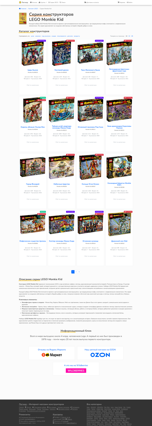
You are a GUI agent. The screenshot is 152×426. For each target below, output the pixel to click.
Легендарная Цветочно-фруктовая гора (119, 70)
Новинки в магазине (63, 407)
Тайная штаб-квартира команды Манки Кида (61, 127)
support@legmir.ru (71, 423)
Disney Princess (91, 413)
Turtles (99, 420)
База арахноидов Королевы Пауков (119, 127)
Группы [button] (43, 2)
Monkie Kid (99, 413)
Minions (112, 414)
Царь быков (33, 70)
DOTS (110, 418)
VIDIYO (96, 418)
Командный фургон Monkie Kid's (119, 184)
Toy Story (116, 416)
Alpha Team (115, 424)
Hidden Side (99, 409)
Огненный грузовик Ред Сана (90, 127)
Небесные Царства (62, 184)
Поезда (39, 409)
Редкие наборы (23, 409)
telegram (69, 419)
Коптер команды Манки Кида (61, 241)
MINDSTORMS (119, 413)
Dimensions (108, 424)
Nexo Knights (97, 416)
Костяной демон (62, 70)
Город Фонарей (32, 184)
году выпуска (46, 36)
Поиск (63, 2)
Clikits (108, 420)
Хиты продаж (52, 407)
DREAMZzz (100, 407)
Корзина (122, 2)
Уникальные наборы (119, 418)
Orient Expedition (91, 420)
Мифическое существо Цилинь (33, 241)
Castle (104, 420)
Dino (121, 424)
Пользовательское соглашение (36, 411)
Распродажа (75, 407)
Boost (105, 418)
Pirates (110, 422)
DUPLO (101, 418)
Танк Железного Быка (90, 70)
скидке (54, 36)
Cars (102, 422)
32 (129, 36)
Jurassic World (116, 409)
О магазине (22, 411)
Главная (23, 9)
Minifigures (90, 416)
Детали (129, 424)
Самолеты (53, 409)
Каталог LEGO (33, 9)
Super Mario (105, 414)
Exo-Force (119, 420)
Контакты (75, 409)
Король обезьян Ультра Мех (33, 127)
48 (132, 36)
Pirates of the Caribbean (93, 422)
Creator (128, 407)
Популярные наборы (40, 407)
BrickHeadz (90, 418)
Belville (89, 424)
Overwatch (123, 416)
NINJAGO (93, 407)
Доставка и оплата (63, 409)
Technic (93, 409)
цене (32, 36)
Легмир (23, 404)
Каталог (34, 2)
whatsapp (65, 421)
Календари (45, 409)
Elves (117, 411)
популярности (61, 36)
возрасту (77, 36)
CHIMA (128, 418)
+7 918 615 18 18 (65, 417)
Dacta (106, 422)
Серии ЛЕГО (54, 2)
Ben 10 (125, 420)
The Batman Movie (109, 413)
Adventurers (100, 424)
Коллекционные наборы (94, 411)
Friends (110, 411)
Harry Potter (107, 409)
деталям (70, 36)
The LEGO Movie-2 (107, 416)
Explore (94, 424)
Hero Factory (117, 422)
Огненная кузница (90, 241)
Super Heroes (118, 407)
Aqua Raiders (125, 422)
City (124, 407)
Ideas (88, 407)
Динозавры (32, 409)
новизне (38, 36)
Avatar (88, 409)
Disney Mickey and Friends (94, 414)
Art (114, 411)
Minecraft (104, 411)
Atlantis (113, 420)
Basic (124, 424)
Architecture (124, 409)
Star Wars (107, 407)
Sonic (121, 411)
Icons (112, 407)
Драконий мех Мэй (119, 241)
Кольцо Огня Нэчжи (90, 184)
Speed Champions (120, 414)
